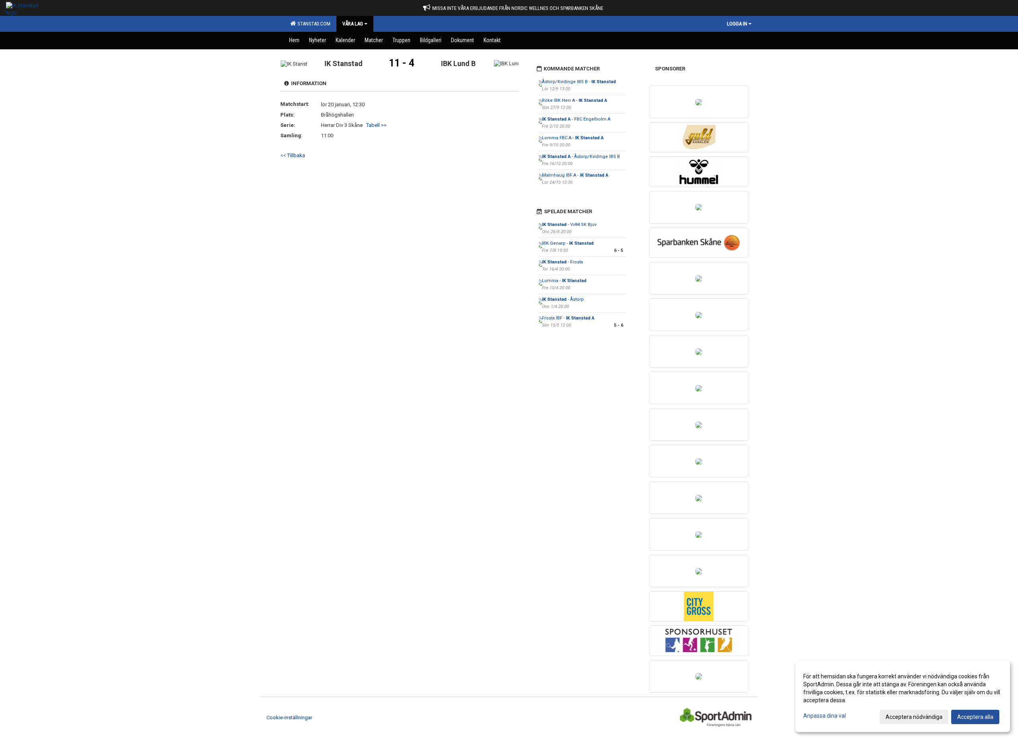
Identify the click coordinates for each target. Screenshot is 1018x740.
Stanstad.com (312, 24)
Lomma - (564, 280)
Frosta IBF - (568, 318)
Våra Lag (352, 24)
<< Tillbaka (292, 155)
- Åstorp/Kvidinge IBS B (581, 156)
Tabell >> (376, 125)
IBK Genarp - (568, 243)
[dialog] (902, 696)
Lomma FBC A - (573, 137)
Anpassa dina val (824, 716)
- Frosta (562, 262)
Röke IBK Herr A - (574, 100)
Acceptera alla (975, 717)
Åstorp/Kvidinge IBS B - (579, 81)
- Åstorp (563, 299)
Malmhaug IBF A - (575, 175)
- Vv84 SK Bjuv (569, 224)
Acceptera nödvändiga (914, 717)
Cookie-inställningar (289, 718)
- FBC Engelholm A (576, 119)
